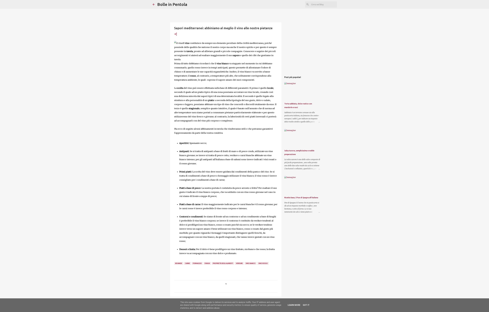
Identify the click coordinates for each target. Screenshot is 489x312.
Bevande (178, 263)
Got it (306, 305)
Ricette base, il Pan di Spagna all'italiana (301, 198)
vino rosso (263, 263)
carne (187, 263)
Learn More (294, 305)
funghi (207, 263)
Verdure (239, 263)
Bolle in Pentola (172, 4)
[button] (175, 34)
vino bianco (250, 263)
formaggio (197, 263)
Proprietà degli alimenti (223, 263)
